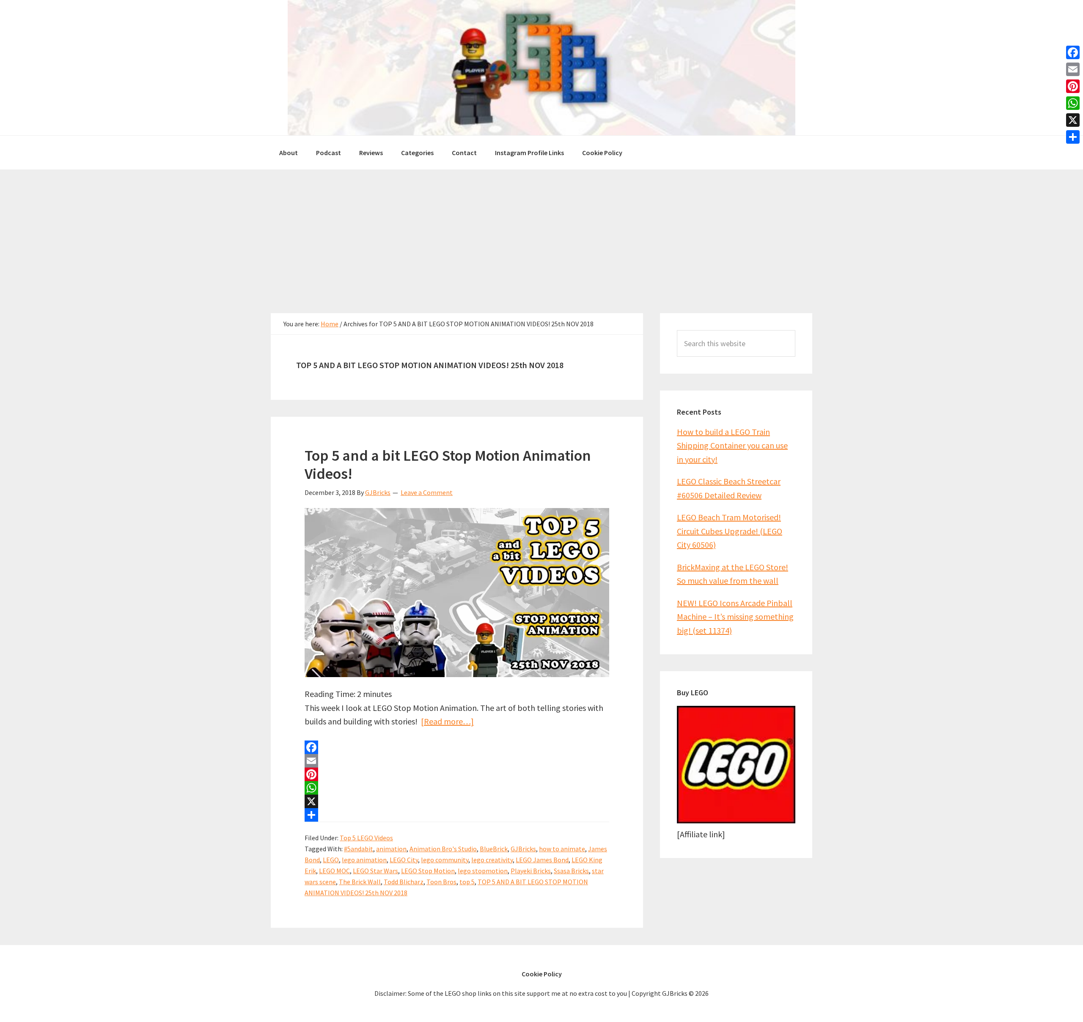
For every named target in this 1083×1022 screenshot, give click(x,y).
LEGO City (404, 859)
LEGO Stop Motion (428, 870)
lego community (444, 859)
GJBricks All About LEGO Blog (541, 67)
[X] (457, 801)
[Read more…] (447, 721)
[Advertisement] (541, 233)
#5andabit (358, 848)
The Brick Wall (360, 881)
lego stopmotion (483, 870)
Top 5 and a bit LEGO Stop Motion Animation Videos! (448, 464)
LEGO (331, 859)
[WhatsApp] (457, 788)
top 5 (467, 881)
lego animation (364, 859)
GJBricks (523, 848)
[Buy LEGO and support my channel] (736, 820)
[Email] (457, 761)
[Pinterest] (457, 774)
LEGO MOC (334, 870)
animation (391, 848)
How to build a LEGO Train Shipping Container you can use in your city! (732, 445)
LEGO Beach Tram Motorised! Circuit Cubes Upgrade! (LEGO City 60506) (729, 531)
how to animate (562, 848)
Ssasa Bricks (571, 870)
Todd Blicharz (403, 881)
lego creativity (492, 859)
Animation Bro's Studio (443, 848)
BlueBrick (494, 848)
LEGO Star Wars (375, 870)
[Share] (457, 815)
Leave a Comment (427, 492)
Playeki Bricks (531, 870)
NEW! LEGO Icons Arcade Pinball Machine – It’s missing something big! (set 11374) (735, 617)
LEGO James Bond (542, 859)
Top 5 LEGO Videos (366, 837)
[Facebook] (457, 747)
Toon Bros (441, 881)
